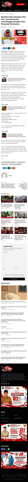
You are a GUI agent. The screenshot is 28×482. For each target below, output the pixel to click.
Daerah (2, 323)
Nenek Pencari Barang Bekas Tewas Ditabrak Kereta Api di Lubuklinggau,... (20, 206)
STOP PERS (3, 326)
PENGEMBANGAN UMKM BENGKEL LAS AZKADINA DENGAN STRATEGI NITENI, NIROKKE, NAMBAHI (12, 313)
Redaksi (3, 476)
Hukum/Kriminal (4, 208)
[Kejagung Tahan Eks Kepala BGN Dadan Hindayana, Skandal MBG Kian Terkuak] (7, 233)
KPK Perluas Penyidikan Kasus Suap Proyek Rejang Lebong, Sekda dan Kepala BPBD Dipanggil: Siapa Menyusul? (16, 135)
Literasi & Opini (17, 418)
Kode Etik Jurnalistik (22, 476)
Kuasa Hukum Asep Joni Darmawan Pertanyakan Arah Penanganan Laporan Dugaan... (21, 221)
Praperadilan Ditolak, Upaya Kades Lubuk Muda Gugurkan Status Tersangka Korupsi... (20, 237)
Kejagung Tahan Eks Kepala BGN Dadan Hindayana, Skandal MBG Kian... (7, 237)
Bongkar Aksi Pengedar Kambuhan (8, 162)
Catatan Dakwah (4, 303)
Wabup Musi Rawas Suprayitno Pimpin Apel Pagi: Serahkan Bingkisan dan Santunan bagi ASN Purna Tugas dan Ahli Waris (8, 185)
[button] (14, 48)
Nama (4, 268)
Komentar (5, 252)
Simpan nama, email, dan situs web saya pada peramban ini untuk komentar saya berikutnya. (14, 275)
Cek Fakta (10, 10)
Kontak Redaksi (20, 4)
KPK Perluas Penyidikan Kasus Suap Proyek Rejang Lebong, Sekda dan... (7, 205)
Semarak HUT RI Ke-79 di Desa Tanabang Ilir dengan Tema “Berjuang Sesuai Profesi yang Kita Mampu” (13, 345)
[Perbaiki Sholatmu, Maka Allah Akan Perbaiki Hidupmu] (14, 299)
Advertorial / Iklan (17, 10)
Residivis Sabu (5, 164)
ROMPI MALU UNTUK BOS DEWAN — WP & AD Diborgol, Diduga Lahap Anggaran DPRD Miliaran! (16, 108)
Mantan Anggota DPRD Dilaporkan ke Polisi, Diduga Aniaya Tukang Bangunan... (6, 221)
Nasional (2, 315)
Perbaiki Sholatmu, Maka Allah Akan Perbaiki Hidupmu (13, 301)
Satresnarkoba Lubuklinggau (15, 164)
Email (16, 268)
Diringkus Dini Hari (21, 162)
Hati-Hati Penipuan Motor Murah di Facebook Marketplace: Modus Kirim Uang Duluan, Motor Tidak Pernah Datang (13, 320)
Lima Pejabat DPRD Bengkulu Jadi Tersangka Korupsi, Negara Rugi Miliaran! (22, 186)
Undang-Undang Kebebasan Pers (19, 475)
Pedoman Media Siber (6, 475)
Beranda (4, 10)
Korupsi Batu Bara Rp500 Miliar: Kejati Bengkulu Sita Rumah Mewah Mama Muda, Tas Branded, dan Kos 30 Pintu (16, 79)
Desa (2, 334)
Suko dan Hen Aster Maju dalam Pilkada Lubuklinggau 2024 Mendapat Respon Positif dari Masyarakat (13, 358)
